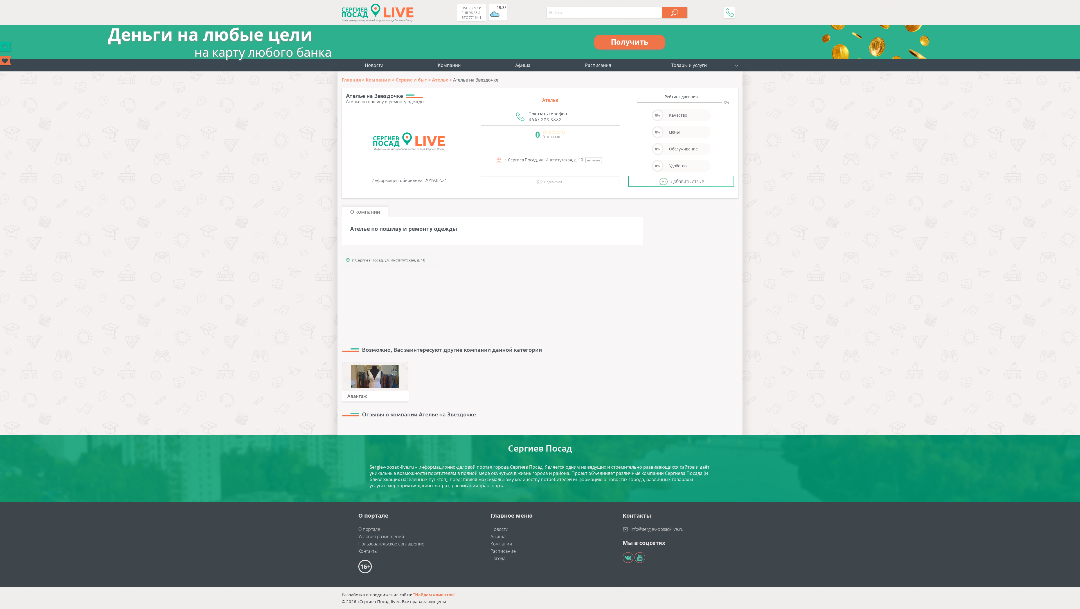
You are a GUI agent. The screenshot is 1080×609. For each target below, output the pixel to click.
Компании (449, 65)
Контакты (368, 551)
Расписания (598, 65)
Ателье (550, 100)
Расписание (503, 551)
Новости (374, 65)
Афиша (522, 65)
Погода (497, 558)
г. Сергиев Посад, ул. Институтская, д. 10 (388, 260)
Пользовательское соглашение (391, 544)
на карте (593, 160)
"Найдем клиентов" (434, 594)
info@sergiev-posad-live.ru (657, 529)
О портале (369, 529)
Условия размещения (381, 536)
